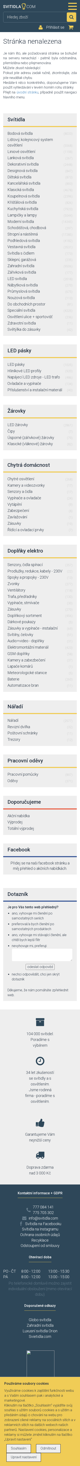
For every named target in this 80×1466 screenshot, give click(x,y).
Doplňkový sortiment (40, 615)
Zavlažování (40, 517)
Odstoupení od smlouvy (40, 1245)
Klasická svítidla (40, 189)
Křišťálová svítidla (40, 202)
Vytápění (40, 504)
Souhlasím (18, 1448)
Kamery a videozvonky (40, 485)
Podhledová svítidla (40, 240)
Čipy (40, 431)
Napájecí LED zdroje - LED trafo (40, 377)
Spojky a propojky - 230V (40, 577)
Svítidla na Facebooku (43, 1223)
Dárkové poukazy (40, 622)
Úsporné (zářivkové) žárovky (40, 437)
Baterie (40, 679)
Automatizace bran (40, 685)
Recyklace (40, 1240)
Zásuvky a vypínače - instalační (40, 628)
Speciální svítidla (40, 310)
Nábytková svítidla (40, 285)
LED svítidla (40, 278)
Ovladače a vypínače (40, 383)
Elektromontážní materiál (40, 647)
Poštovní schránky (40, 733)
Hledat (71, 17)
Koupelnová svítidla (40, 196)
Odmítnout (48, 1448)
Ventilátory (40, 590)
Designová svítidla (40, 170)
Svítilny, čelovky (40, 634)
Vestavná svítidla (40, 247)
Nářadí (40, 720)
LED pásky (40, 364)
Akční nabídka (18, 816)
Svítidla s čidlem (40, 253)
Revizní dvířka (40, 727)
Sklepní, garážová (40, 259)
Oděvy (40, 780)
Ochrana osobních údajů (40, 1234)
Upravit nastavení (23, 1457)
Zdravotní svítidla (40, 323)
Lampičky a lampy (40, 215)
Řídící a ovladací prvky (40, 530)
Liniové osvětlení (40, 151)
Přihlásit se (55, 27)
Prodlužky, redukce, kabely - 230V (40, 571)
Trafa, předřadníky (40, 596)
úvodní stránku (27, 92)
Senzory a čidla (40, 491)
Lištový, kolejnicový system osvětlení (40, 142)
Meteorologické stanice (40, 672)
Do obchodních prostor (40, 304)
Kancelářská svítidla (40, 183)
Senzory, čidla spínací (40, 564)
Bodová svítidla (40, 133)
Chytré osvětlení (40, 479)
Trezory (40, 739)
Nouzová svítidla (40, 297)
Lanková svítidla (40, 158)
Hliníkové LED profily (40, 371)
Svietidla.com (40, 1336)
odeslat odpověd (40, 967)
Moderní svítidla (40, 221)
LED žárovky (40, 424)
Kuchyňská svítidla (40, 208)
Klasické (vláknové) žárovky (40, 444)
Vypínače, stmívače (40, 602)
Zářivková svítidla (40, 272)
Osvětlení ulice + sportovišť (40, 316)
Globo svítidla (40, 1320)
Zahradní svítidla (40, 266)
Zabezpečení (40, 510)
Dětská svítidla (40, 177)
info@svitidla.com (43, 1218)
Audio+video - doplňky (40, 641)
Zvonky (40, 583)
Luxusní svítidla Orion (40, 1331)
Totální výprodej (20, 828)
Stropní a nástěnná (40, 234)
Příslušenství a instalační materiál (40, 390)
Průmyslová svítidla (40, 291)
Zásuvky (40, 523)
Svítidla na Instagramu (40, 1229)
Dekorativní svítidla (40, 164)
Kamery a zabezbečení (40, 660)
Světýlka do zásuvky (40, 329)
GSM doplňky (40, 653)
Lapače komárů (40, 666)
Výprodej (15, 822)
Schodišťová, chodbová (40, 227)
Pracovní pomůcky (40, 774)
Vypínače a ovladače (40, 498)
